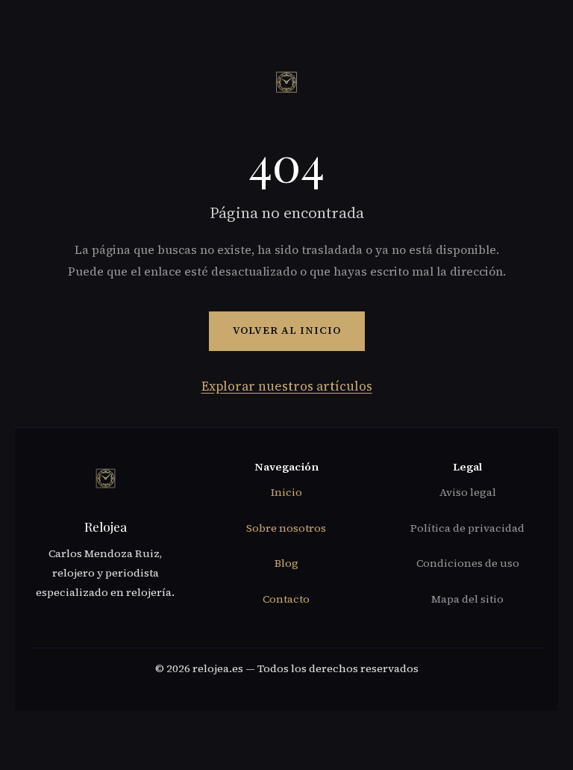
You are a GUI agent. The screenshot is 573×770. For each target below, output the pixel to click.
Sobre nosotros (286, 528)
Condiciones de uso (467, 563)
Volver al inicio (287, 330)
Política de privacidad (467, 528)
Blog (286, 563)
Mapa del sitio (467, 599)
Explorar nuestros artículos (286, 386)
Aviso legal (467, 492)
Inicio (286, 492)
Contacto (286, 599)
